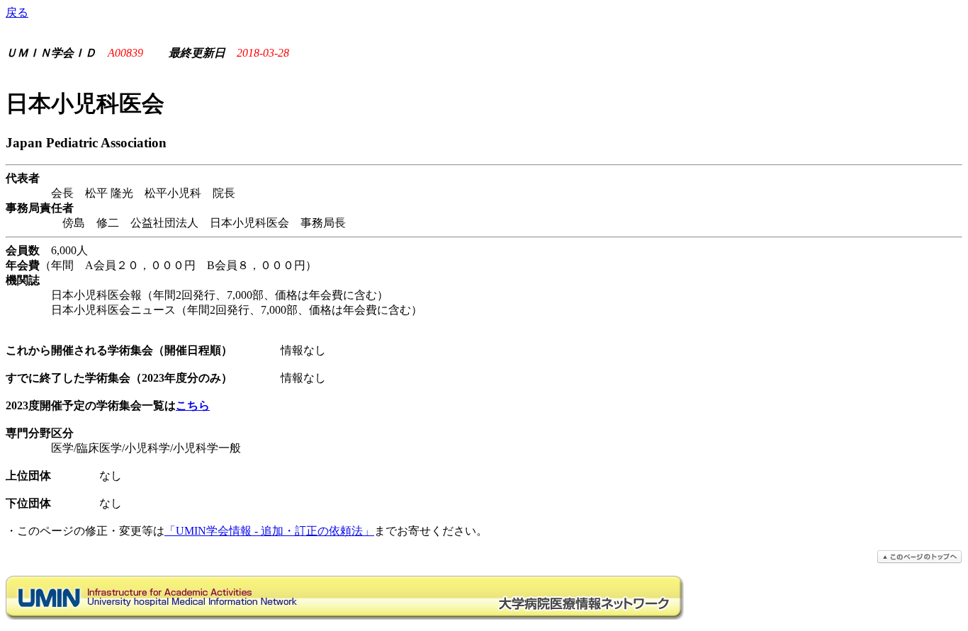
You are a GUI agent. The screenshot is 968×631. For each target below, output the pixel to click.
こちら (193, 405)
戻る (17, 12)
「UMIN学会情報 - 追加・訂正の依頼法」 (269, 531)
